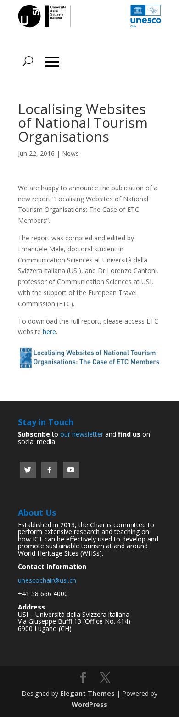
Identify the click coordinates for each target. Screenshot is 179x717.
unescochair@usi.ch (47, 580)
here (49, 331)
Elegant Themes (87, 693)
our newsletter (81, 434)
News (70, 153)
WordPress (89, 704)
